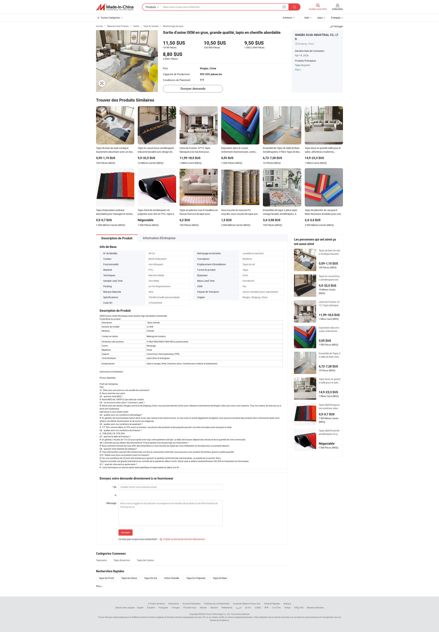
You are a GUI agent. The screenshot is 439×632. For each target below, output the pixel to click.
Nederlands (227, 607)
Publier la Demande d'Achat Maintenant (182, 539)
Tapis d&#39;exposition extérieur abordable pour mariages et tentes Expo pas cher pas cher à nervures (329, 406)
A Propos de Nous (156, 603)
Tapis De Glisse (129, 578)
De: (114, 487)
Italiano (203, 607)
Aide (306, 17)
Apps (320, 17)
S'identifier (337, 9)
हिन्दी (266, 607)
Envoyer (125, 532)
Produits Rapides (272, 603)
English (140, 607)
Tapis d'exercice (122, 560)
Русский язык (189, 607)
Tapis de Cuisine (145, 560)
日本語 (258, 607)
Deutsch (214, 607)
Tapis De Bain (220, 578)
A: (116, 495)
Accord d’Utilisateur (192, 603)
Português (163, 607)
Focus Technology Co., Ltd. (218, 614)
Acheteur (287, 17)
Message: (111, 503)
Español (151, 607)
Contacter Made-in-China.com (246, 603)
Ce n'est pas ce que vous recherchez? (137, 539)
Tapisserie (101, 560)
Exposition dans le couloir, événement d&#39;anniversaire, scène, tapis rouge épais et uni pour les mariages (329, 329)
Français (176, 607)
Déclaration (173, 603)
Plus (297, 69)
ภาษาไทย (276, 607)
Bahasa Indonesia (315, 607)
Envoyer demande (193, 88)
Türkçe (287, 607)
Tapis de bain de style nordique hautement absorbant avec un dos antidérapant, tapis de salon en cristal (329, 252)
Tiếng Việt (299, 607)
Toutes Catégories (110, 17)
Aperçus (287, 603)
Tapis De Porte (106, 578)
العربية (238, 607)
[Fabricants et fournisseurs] (114, 7)
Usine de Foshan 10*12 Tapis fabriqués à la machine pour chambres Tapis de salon (329, 303)
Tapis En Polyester (196, 578)
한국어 (248, 607)
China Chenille (171, 578)
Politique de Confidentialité (216, 603)
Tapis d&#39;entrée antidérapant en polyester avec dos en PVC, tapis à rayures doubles (329, 432)
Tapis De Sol (150, 578)
